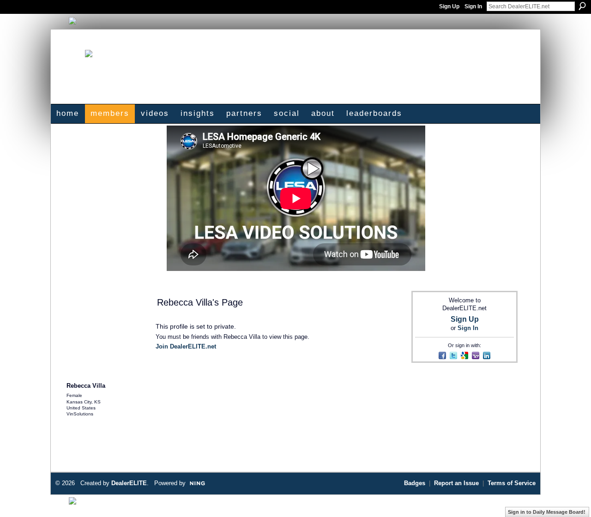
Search (582, 6)
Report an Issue (456, 483)
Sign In (473, 6)
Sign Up (449, 6)
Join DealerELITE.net (186, 346)
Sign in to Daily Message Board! (546, 512)
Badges (414, 483)
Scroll (568, 496)
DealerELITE (129, 483)
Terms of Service (512, 483)
